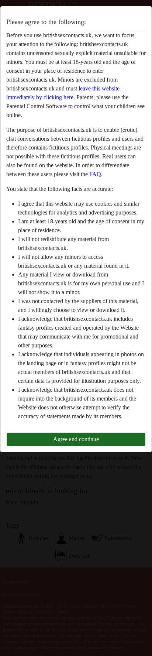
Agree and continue (76, 439)
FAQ (95, 174)
